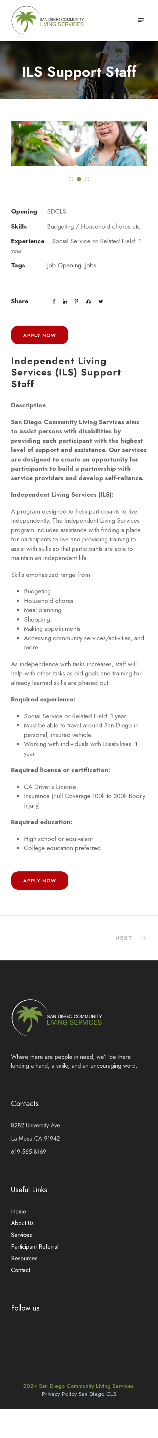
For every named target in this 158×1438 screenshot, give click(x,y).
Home (18, 1211)
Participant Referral (34, 1246)
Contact (20, 1270)
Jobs (90, 265)
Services (21, 1235)
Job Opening (64, 265)
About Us (22, 1223)
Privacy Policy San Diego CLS (79, 1394)
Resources (24, 1258)
